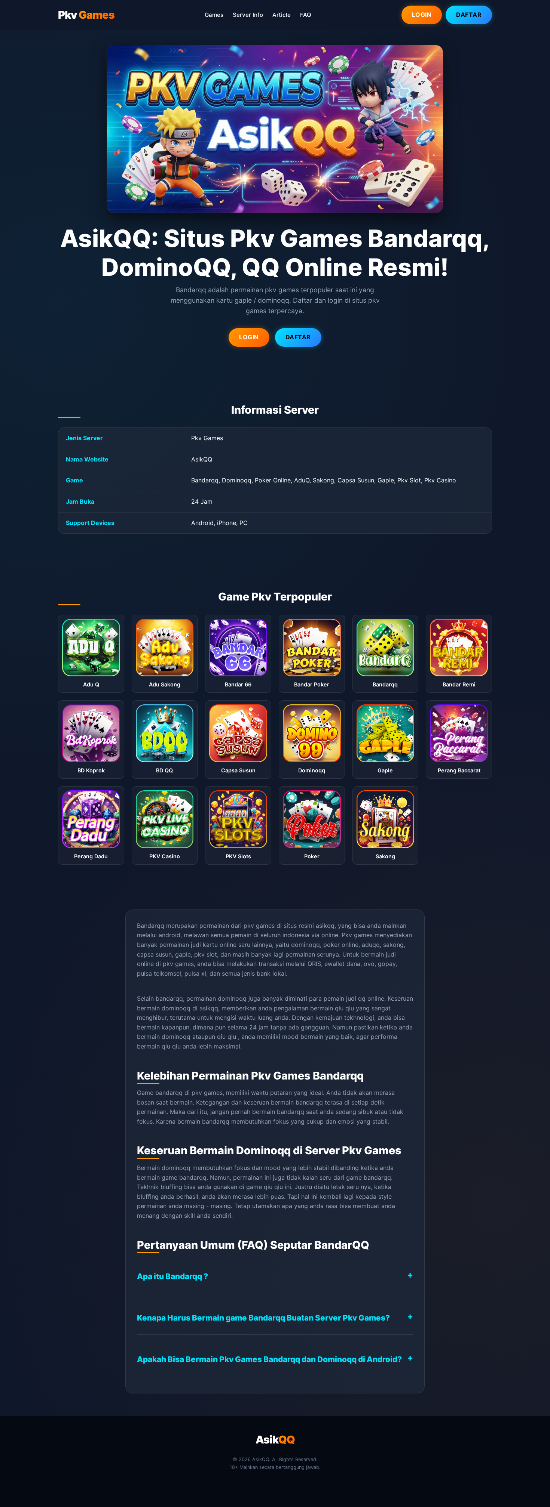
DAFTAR (298, 337)
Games (214, 14)
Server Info (248, 14)
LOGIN (249, 337)
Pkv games (357, 935)
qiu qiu (344, 1008)
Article (281, 14)
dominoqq (176, 1036)
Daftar (469, 14)
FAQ (305, 14)
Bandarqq (150, 925)
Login (422, 14)
